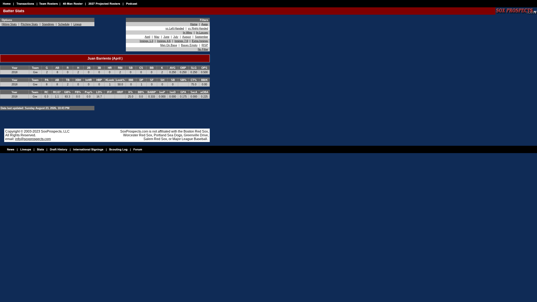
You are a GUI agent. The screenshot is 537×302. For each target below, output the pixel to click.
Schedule (63, 24)
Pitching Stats (29, 24)
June (166, 36)
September (201, 36)
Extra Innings (200, 41)
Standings (48, 24)
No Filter (203, 49)
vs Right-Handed (198, 28)
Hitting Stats (9, 24)
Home (193, 24)
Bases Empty (189, 45)
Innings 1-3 (146, 41)
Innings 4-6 (164, 41)
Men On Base (168, 45)
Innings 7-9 (181, 41)
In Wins (187, 32)
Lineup (77, 24)
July (175, 36)
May (156, 36)
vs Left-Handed (175, 28)
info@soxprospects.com (33, 139)
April (147, 36)
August (186, 36)
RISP (205, 45)
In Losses (202, 32)
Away (204, 24)
